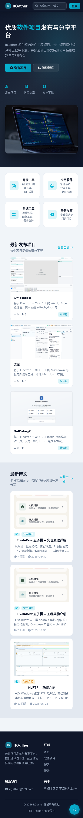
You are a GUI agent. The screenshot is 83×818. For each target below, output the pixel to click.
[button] (41, 288)
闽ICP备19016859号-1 (42, 810)
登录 (74, 6)
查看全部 (63, 247)
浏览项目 (20, 68)
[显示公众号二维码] (74, 809)
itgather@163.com (21, 789)
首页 (47, 752)
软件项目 (49, 758)
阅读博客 (48, 68)
